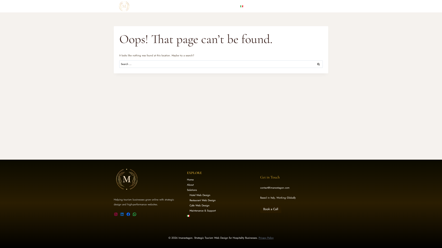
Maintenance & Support (203, 211)
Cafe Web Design (199, 205)
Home (203, 6)
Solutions (192, 190)
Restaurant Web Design (203, 200)
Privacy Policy (266, 238)
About (215, 6)
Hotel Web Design (200, 195)
